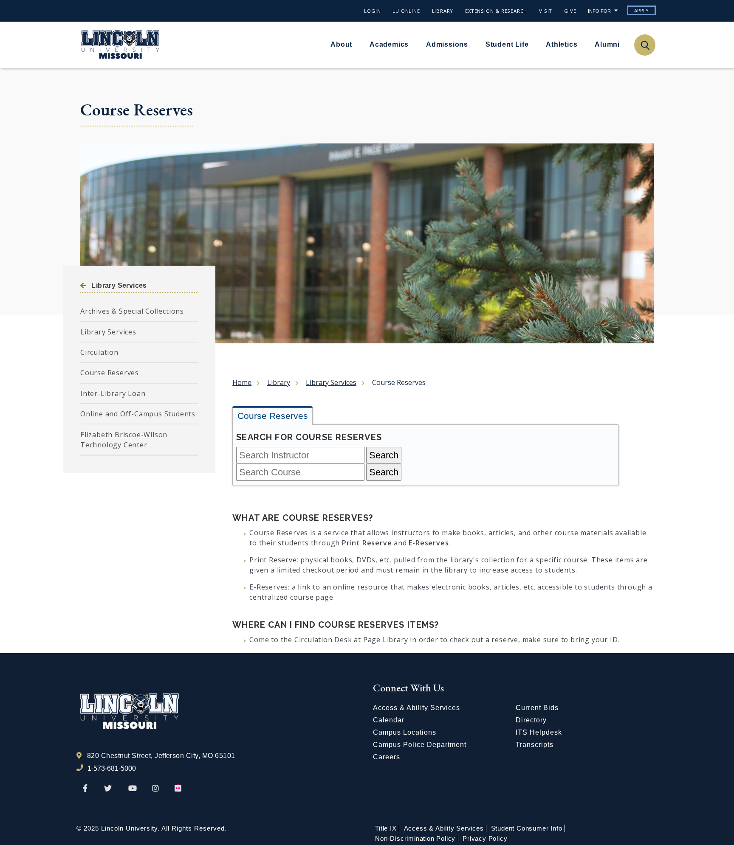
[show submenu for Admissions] (473, 44)
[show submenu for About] (357, 44)
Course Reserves (109, 372)
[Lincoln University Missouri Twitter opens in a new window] (108, 788)
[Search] (644, 45)
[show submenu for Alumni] (625, 44)
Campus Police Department (419, 744)
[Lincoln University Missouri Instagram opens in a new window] (156, 788)
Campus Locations (404, 732)
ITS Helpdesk (539, 732)
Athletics (561, 44)
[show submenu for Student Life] (533, 44)
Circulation (99, 352)
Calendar (388, 720)
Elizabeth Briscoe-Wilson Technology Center (123, 439)
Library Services (119, 285)
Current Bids (537, 707)
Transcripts (534, 744)
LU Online (406, 11)
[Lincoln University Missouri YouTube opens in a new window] (132, 788)
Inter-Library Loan (112, 393)
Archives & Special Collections (132, 311)
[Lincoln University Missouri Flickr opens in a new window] (178, 788)
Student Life (507, 44)
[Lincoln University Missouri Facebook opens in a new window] (85, 788)
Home (241, 382)
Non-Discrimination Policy (415, 838)
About (341, 44)
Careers (386, 757)
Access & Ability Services (416, 707)
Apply (641, 10)
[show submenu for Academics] (413, 44)
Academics (389, 44)
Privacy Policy (485, 838)
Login (372, 11)
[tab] (272, 416)
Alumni (607, 44)
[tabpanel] (425, 455)
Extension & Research (496, 11)
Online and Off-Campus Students (137, 413)
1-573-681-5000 (112, 768)
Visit (545, 11)
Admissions (447, 44)
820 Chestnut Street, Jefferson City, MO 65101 (161, 755)
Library (443, 11)
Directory (531, 720)
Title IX (385, 828)
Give (570, 11)
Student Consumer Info (526, 828)
